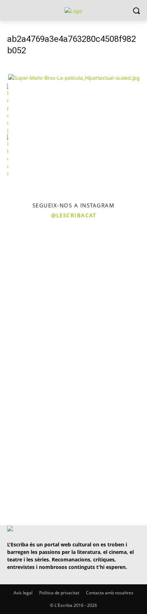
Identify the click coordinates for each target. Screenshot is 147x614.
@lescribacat (73, 215)
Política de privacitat (59, 593)
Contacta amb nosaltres (109, 593)
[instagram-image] (36, 259)
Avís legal (23, 593)
